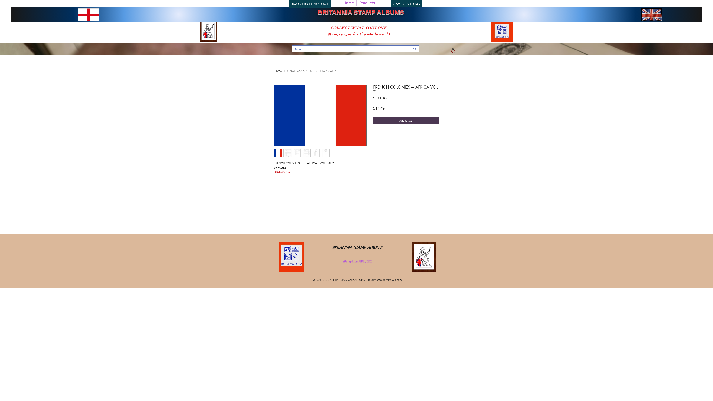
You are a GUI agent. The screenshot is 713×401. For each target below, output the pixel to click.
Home (278, 71)
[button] (453, 50)
